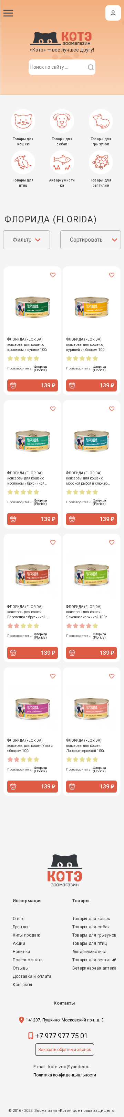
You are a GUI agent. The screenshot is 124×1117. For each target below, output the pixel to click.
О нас (19, 918)
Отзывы (21, 968)
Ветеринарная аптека (94, 968)
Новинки (21, 951)
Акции (19, 943)
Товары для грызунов (94, 935)
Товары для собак (91, 927)
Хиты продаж (26, 935)
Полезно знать (28, 960)
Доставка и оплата (32, 976)
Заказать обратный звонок (64, 1049)
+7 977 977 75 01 (61, 1036)
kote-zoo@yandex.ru (69, 1066)
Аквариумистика (89, 951)
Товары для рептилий (94, 960)
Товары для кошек (91, 918)
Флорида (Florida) (40, 368)
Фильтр (22, 239)
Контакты (22, 984)
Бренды (21, 927)
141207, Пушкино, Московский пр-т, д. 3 (65, 1020)
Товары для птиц (89, 943)
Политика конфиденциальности (64, 1075)
